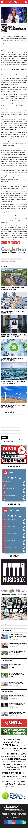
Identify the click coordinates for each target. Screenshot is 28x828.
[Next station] (8, 477)
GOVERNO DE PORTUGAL (11, 756)
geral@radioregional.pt (14, 817)
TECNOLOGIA (15, 781)
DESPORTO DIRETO (20, 745)
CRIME (13, 742)
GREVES (19, 756)
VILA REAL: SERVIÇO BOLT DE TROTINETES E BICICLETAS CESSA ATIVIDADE (16, 675)
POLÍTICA (16, 767)
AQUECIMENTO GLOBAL (17, 259)
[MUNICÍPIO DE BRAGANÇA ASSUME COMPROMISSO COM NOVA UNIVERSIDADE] (4, 697)
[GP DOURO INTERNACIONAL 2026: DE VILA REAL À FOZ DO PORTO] (4, 653)
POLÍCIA (23, 764)
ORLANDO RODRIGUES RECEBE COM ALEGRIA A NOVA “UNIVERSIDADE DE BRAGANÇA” (17, 704)
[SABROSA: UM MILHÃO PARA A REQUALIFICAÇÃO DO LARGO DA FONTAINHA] (4, 666)
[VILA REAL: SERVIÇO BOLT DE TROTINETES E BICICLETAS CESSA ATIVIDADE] (4, 675)
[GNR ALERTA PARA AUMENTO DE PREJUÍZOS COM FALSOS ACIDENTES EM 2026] (4, 636)
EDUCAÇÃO (10, 751)
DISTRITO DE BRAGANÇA (8, 748)
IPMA (24, 759)
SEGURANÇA (22, 776)
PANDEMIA (15, 764)
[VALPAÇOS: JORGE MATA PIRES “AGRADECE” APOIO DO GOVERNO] (4, 684)
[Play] (12, 477)
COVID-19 (6, 742)
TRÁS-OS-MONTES (11, 784)
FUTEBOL (21, 753)
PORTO (23, 767)
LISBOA (12, 762)
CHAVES (19, 739)
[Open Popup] (20, 477)
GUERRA (24, 756)
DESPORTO (9, 745)
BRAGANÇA (11, 739)
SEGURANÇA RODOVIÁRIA (9, 779)
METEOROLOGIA (20, 762)
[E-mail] (22, 822)
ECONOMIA (22, 748)
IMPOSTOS (5, 759)
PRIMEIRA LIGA (18, 770)
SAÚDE (9, 776)
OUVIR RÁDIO (14, 466)
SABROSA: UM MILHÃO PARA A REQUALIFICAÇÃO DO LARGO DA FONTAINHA (16, 666)
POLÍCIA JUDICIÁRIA (7, 767)
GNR (2, 756)
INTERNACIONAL (4, 24)
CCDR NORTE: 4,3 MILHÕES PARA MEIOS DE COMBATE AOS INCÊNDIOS (18, 644)
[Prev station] (16, 477)
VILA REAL (10, 787)
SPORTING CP (7, 781)
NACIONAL (7, 764)
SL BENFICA (21, 779)
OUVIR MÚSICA (14, 504)
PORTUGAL (7, 770)
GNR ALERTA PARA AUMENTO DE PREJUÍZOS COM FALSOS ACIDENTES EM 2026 (17, 636)
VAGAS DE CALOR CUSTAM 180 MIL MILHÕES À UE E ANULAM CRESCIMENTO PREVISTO (13, 288)
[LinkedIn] (18, 822)
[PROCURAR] (25, 624)
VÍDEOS (20, 787)
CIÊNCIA (23, 739)
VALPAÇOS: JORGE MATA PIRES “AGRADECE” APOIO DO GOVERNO (16, 683)
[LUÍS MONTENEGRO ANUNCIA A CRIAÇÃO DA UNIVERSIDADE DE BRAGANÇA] (4, 714)
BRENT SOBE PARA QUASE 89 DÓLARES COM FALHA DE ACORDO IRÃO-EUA (13, 312)
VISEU (16, 787)
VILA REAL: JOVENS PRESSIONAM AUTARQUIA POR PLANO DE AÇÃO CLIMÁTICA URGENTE (13, 335)
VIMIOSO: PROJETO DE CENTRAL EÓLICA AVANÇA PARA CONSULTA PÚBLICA (13, 406)
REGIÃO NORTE (8, 773)
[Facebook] (6, 822)
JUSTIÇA (5, 762)
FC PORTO (17, 751)
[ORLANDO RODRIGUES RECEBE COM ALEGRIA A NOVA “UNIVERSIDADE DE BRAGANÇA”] (4, 705)
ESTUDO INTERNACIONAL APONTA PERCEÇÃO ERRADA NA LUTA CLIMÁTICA (12, 359)
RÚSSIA (4, 776)
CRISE (18, 742)
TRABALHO (22, 781)
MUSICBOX (14, 556)
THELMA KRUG (12, 261)
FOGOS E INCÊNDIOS (9, 754)
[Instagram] (14, 822)
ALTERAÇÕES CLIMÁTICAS (6, 259)
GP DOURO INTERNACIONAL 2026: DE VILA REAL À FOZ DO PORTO (17, 652)
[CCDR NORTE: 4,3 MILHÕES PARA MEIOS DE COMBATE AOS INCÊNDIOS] (4, 645)
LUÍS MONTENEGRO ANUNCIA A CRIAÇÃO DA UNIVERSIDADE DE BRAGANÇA (18, 712)
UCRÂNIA (22, 784)
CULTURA (23, 742)
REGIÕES (21, 773)
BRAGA (4, 739)
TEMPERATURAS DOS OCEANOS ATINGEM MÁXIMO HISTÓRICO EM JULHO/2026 (13, 382)
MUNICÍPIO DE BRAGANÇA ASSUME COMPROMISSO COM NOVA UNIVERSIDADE (18, 696)
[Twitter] (10, 822)
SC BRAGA (15, 776)
